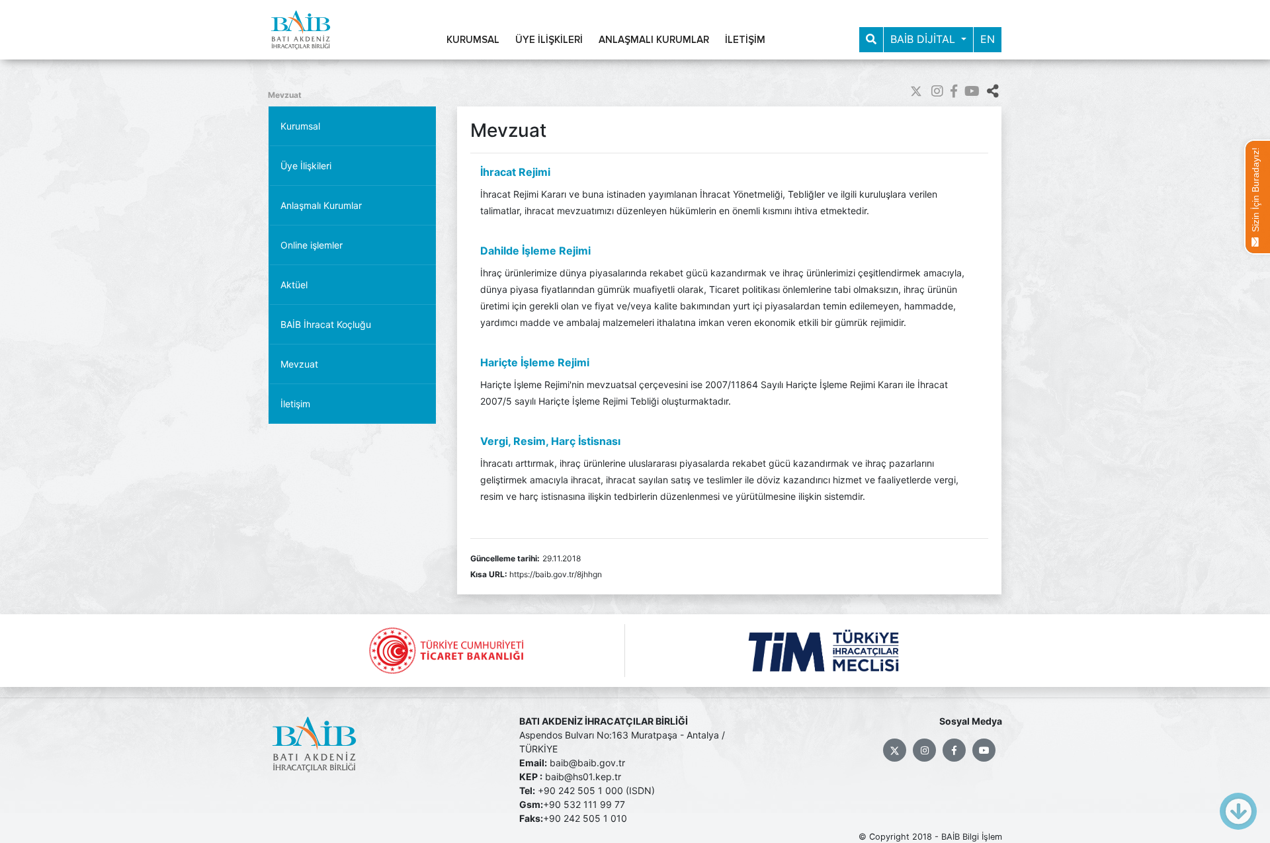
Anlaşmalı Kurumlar (321, 205)
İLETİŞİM (745, 40)
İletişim (295, 403)
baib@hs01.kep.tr (583, 776)
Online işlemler (311, 245)
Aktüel (294, 284)
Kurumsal (300, 126)
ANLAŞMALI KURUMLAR (654, 40)
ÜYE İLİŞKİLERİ (549, 40)
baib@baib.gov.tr (587, 762)
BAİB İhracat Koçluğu (325, 324)
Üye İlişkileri (305, 165)
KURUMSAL (472, 40)
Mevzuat (285, 95)
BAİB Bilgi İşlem (971, 837)
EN (987, 39)
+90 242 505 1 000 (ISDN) (596, 790)
